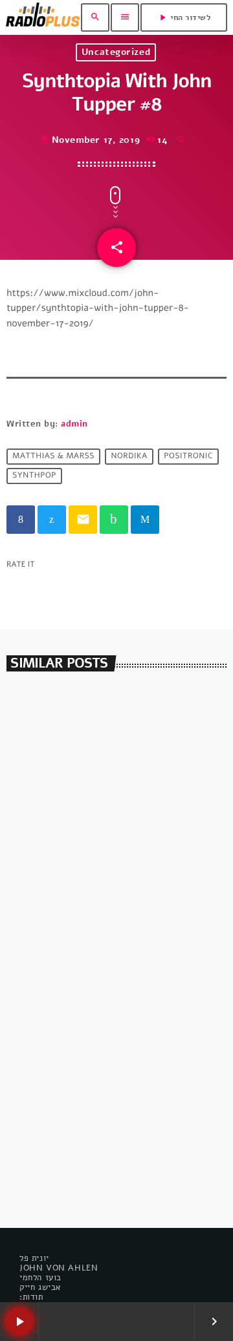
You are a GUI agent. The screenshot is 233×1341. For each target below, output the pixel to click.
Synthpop (34, 476)
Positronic (188, 457)
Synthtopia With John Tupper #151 (111, 971)
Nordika (129, 457)
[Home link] (43, 17)
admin (74, 424)
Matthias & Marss (53, 457)
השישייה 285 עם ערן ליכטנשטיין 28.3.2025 (96, 878)
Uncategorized (116, 52)
